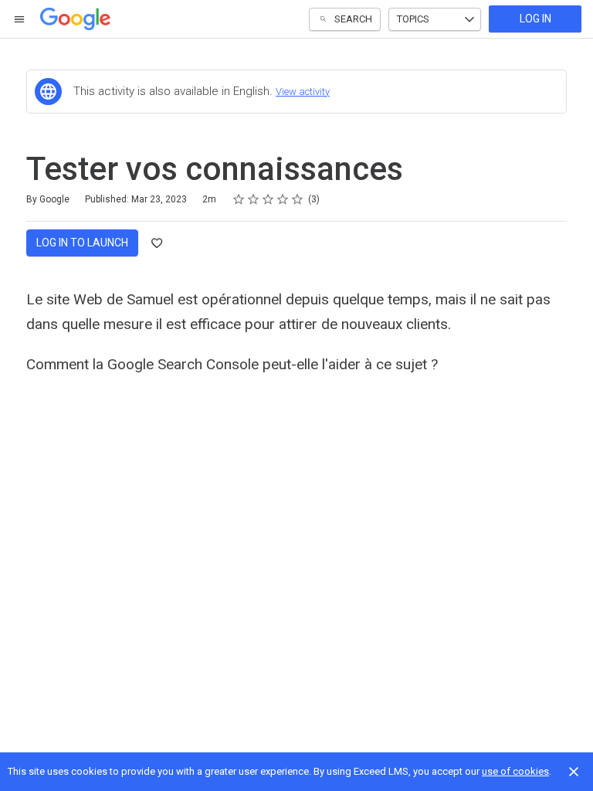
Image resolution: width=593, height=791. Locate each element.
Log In (535, 18)
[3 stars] (268, 199)
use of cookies (515, 771)
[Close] (573, 771)
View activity (303, 91)
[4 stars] (283, 199)
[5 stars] (297, 199)
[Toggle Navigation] (20, 19)
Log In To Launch (82, 242)
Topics (413, 19)
